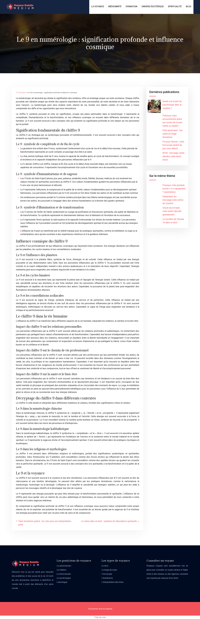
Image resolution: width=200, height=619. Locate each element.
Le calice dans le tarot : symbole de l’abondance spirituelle (109, 521)
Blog (188, 6)
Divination (131, 6)
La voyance (97, 6)
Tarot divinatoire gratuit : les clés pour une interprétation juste (44, 523)
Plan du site (100, 617)
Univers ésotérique (152, 6)
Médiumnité (114, 6)
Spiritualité (175, 6)
